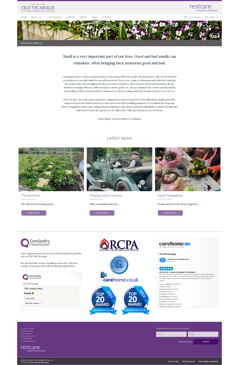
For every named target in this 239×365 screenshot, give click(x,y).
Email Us (214, 17)
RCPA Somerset (189, 361)
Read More (33, 213)
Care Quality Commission (208, 361)
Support (70, 17)
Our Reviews (54, 17)
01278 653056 (194, 17)
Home (23, 17)
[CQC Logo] (32, 279)
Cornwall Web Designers (39, 362)
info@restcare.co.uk (29, 341)
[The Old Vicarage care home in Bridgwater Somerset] (37, 8)
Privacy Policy (173, 361)
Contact (106, 17)
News (95, 17)
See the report (32, 303)
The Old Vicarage (167, 254)
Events (83, 17)
